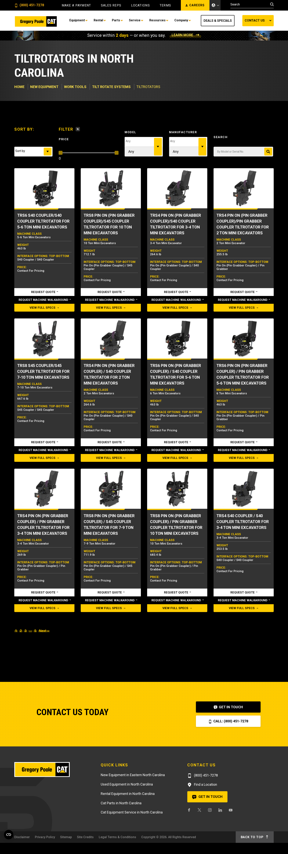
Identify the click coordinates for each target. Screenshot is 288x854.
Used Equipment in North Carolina (127, 784)
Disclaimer (22, 837)
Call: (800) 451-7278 (230, 721)
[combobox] (33, 151)
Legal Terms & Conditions (117, 837)
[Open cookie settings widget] (8, 834)
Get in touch (210, 797)
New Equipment (44, 87)
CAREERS (197, 5)
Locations (140, 5)
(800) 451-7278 (31, 5)
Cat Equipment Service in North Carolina (132, 812)
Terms (165, 5)
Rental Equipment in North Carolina (128, 794)
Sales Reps (111, 5)
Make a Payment (76, 5)
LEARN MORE (182, 35)
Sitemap (66, 837)
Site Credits (85, 837)
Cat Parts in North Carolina (121, 803)
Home (19, 87)
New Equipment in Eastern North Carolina (133, 775)
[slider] (60, 153)
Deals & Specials (218, 20)
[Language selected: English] (215, 5)
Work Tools (75, 87)
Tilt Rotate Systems (111, 87)
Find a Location (205, 784)
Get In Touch (230, 707)
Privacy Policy (45, 837)
